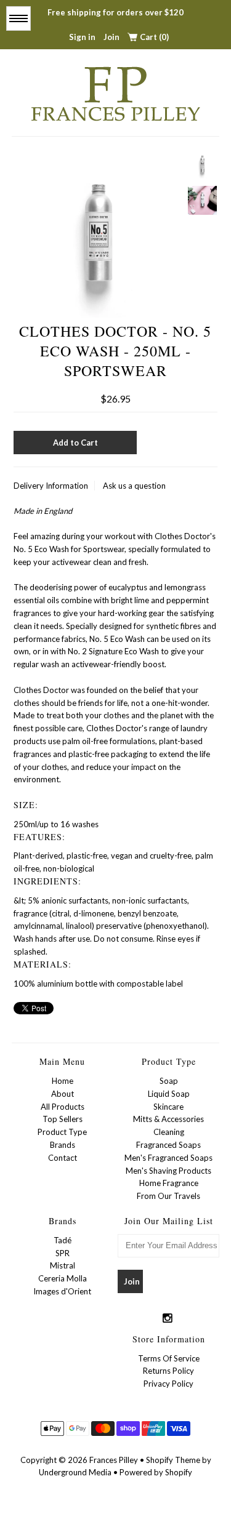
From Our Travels (168, 1196)
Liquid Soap (169, 1094)
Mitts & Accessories (168, 1119)
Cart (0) (154, 37)
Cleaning (168, 1132)
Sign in (82, 37)
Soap (169, 1081)
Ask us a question (134, 486)
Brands (62, 1145)
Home (62, 1081)
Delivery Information (51, 486)
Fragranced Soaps (168, 1145)
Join (111, 37)
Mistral (62, 1265)
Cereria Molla (62, 1278)
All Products (62, 1107)
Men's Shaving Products (168, 1171)
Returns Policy (168, 1371)
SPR (62, 1253)
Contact (62, 1158)
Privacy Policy (168, 1384)
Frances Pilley (113, 1460)
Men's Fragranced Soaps (168, 1158)
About (62, 1094)
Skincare (168, 1107)
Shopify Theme (173, 1460)
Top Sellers (63, 1119)
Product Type (62, 1132)
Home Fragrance (168, 1183)
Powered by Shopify (156, 1472)
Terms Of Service (169, 1358)
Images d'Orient (62, 1291)
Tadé (62, 1240)
